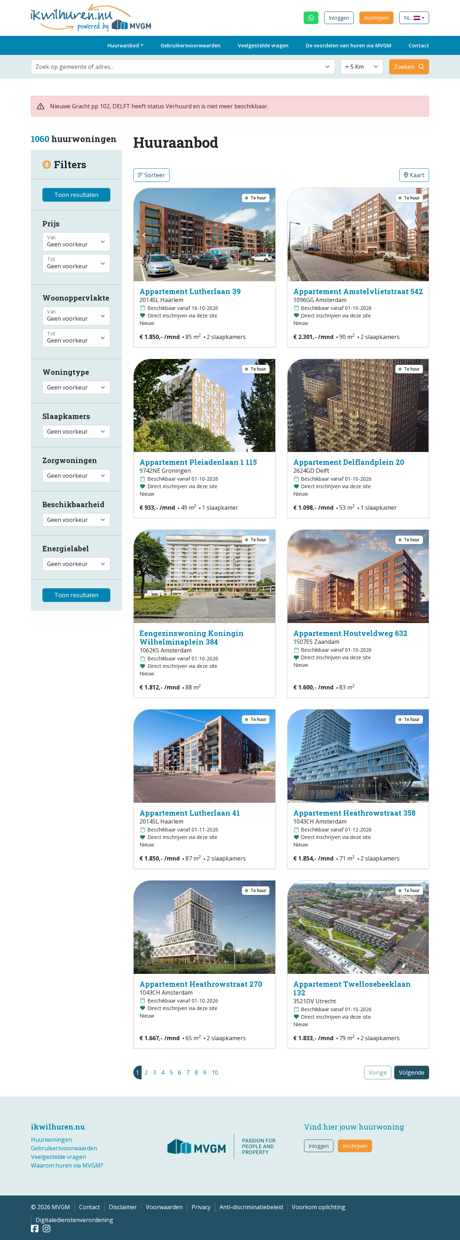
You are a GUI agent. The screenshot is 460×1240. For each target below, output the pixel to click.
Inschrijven (376, 17)
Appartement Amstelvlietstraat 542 (358, 291)
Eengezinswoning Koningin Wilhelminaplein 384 (191, 637)
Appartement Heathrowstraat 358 (354, 812)
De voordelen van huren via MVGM (348, 45)
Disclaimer (123, 1207)
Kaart (416, 175)
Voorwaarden (164, 1207)
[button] (414, 17)
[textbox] (179, 67)
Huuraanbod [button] (123, 45)
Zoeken (404, 67)
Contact (419, 45)
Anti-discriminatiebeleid (251, 1207)
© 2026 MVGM (50, 1207)
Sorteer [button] (154, 175)
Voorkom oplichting (318, 1207)
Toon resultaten (76, 195)
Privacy (201, 1207)
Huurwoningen (51, 1140)
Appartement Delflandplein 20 (348, 462)
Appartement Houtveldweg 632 (350, 633)
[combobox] (183, 66)
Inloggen (339, 17)
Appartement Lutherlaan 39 (190, 291)
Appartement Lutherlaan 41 (189, 812)
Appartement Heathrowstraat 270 (200, 984)
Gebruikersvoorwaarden (191, 45)
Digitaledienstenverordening (74, 1220)
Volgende (411, 1072)
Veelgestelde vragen (263, 45)
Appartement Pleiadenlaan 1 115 (198, 462)
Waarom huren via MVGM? (67, 1165)
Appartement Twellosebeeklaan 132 (352, 988)
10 (215, 1072)
